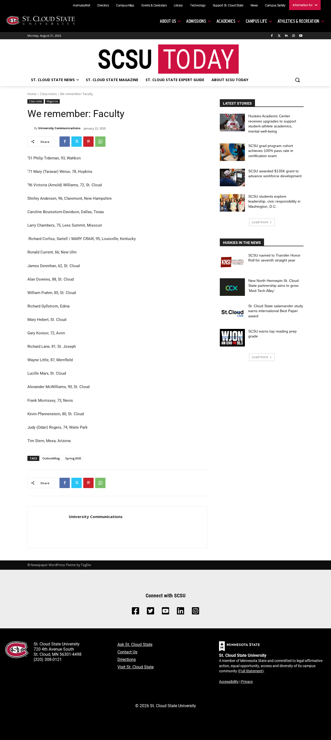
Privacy (247, 681)
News (254, 5)
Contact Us (127, 651)
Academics (225, 21)
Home (31, 94)
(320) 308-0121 (48, 659)
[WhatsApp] (100, 141)
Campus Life (256, 21)
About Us (168, 21)
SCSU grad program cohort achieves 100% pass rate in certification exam (270, 151)
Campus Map (125, 5)
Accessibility (229, 681)
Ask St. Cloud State (134, 644)
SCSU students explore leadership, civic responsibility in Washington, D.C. (274, 201)
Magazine (52, 101)
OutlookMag (51, 458)
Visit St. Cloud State (135, 666)
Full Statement (250, 670)
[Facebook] (272, 36)
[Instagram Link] (195, 612)
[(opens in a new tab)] (232, 262)
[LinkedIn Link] (180, 612)
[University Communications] (30, 128)
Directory (103, 5)
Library (178, 5)
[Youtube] (301, 36)
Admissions (196, 21)
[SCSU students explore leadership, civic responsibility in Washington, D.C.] (232, 203)
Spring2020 (73, 458)
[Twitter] (279, 36)
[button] (297, 80)
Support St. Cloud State (228, 5)
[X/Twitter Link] (150, 612)
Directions (126, 659)
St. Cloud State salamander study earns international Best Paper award (275, 311)
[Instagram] (293, 36)
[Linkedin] (286, 36)
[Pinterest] (88, 141)
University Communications (59, 128)
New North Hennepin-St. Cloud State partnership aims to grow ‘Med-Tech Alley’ (273, 286)
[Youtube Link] (165, 612)
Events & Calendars (154, 5)
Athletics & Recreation (298, 21)
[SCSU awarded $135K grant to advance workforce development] (232, 177)
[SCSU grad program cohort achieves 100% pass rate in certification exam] (232, 152)
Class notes (48, 94)
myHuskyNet (81, 5)
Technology (198, 5)
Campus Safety (275, 5)
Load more (260, 222)
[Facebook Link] (135, 612)
